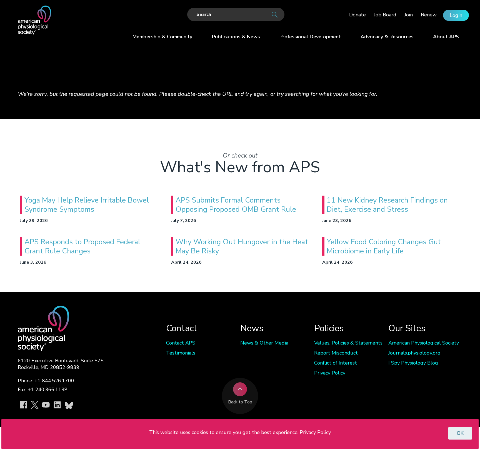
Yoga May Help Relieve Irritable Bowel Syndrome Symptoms (86, 205)
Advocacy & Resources (387, 36)
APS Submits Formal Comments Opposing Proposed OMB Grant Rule (236, 205)
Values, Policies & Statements (348, 343)
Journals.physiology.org (414, 353)
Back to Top (240, 402)
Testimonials (180, 353)
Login (456, 15)
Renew (429, 14)
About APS (446, 36)
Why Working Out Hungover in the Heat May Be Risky (242, 246)
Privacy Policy (329, 373)
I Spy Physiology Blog (413, 363)
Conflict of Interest (335, 363)
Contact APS (180, 343)
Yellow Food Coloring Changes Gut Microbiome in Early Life (384, 246)
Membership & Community (162, 36)
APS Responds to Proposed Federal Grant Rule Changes (82, 246)
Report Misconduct (336, 353)
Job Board (385, 14)
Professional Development (310, 36)
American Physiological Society (423, 343)
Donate (357, 14)
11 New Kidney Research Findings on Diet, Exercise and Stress (387, 205)
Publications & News (236, 36)
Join (408, 14)
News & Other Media (264, 343)
